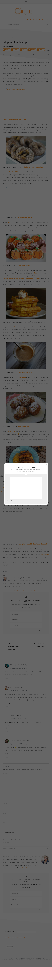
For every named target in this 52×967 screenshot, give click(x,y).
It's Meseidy (13, 469)
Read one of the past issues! (28, 471)
